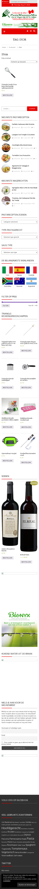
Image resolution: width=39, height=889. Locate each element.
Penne (10, 842)
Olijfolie (27, 834)
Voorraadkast (7, 855)
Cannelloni (22, 822)
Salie (19, 845)
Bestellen (7, 95)
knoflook (4, 832)
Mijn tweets (5, 870)
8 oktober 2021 (27, 158)
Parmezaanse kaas (18, 838)
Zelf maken (18, 855)
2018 (3, 822)
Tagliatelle (6, 849)
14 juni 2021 (26, 171)
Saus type (7, 245)
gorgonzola (28, 825)
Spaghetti (31, 844)
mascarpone (13, 835)
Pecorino (4, 842)
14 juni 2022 (26, 127)
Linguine (4, 835)
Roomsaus (12, 844)
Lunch (8, 835)
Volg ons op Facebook (15, 800)
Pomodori (20, 842)
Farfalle (28, 822)
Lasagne (31, 832)
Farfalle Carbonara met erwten (23, 124)
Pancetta (5, 839)
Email (3, 735)
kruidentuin (18, 832)
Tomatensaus (19, 848)
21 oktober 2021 (28, 148)
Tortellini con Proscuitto (21, 155)
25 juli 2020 (26, 193)
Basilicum (8, 822)
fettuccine (34, 822)
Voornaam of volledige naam (11, 728)
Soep (23, 845)
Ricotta (33, 842)
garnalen (7, 825)
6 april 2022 (27, 138)
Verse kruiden (21, 852)
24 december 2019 (29, 203)
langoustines (25, 832)
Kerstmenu (24, 828)
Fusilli (3, 825)
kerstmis (31, 828)
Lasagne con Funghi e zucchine (23, 134)
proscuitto (26, 842)
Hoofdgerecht (11, 828)
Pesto (14, 842)
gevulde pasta (22, 825)
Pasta (30, 838)
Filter (6, 306)
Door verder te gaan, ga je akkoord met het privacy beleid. (17, 743)
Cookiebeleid (6, 881)
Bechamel (16, 822)
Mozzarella (20, 835)
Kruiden (11, 831)
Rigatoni (4, 845)
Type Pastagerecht (12, 230)
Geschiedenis (14, 825)
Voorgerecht (30, 852)
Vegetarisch (8, 852)
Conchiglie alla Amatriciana (22, 145)
